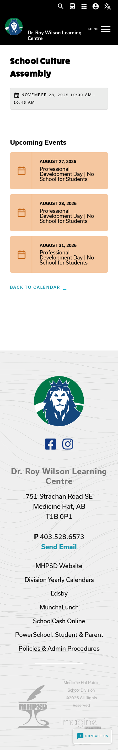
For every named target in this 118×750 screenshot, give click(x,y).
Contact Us (92, 736)
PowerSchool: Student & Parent (59, 634)
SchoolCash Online (59, 621)
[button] (61, 7)
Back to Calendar (35, 287)
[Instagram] (67, 448)
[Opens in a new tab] (34, 726)
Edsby (59, 593)
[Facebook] (50, 448)
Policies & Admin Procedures (59, 648)
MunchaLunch (59, 607)
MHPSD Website (59, 565)
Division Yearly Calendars (59, 579)
